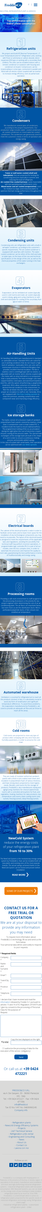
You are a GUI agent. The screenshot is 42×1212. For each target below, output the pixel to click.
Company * (4, 958)
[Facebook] (11, 1165)
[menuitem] (29, 4)
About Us (21, 1142)
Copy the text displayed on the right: (25, 1039)
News (21, 1139)
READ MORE (18, 874)
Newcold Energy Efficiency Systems (21, 1125)
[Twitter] (16, 1165)
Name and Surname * (4, 967)
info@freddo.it (21, 1104)
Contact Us (21, 1145)
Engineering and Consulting (22, 1136)
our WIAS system (29, 444)
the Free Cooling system (27, 394)
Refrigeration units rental (21, 1133)
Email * (3, 975)
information (5, 1002)
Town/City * (4, 981)
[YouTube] (25, 1165)
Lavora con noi (22, 1148)
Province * (4, 988)
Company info (21, 1110)
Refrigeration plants (21, 1122)
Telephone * (4, 994)
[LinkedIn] (30, 1165)
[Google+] (20, 1165)
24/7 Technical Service (21, 1131)
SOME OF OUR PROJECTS (20, 891)
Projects (22, 1128)
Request (3, 1012)
